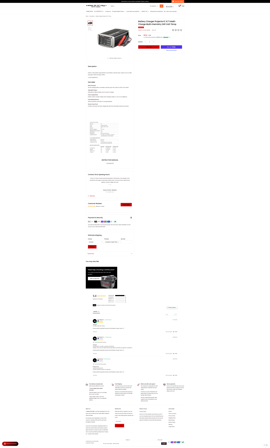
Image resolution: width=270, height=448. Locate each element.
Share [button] (95, 331)
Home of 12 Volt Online (144, 30)
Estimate (92, 246)
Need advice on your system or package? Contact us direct (135, 1)
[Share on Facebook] (173, 30)
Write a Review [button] (172, 307)
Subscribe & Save (179, 1)
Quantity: (140, 41)
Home (87, 16)
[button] (174, 331)
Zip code (123, 238)
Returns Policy (172, 422)
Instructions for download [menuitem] (156, 11)
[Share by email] (181, 30)
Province (106, 238)
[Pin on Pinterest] (176, 30)
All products (92, 16)
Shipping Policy (172, 417)
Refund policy (172, 420)
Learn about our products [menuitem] (132, 11)
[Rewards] (10, 444)
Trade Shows (172, 426)
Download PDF (110, 163)
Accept (163, 443)
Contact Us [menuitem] (108, 11)
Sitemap (170, 424)
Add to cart (149, 47)
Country (90, 238)
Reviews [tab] (95, 311)
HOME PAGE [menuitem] (89, 11)
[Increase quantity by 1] (153, 41)
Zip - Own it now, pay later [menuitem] (170, 11)
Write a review (126, 204)
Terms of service (172, 413)
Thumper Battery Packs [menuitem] (118, 11)
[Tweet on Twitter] (178, 30)
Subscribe (119, 425)
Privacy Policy (143, 411)
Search (170, 411)
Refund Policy (91, 253)
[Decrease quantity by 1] (145, 41)
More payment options (171, 50)
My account (169, 6)
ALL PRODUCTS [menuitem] (98, 11)
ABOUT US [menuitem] (144, 11)
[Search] (161, 6)
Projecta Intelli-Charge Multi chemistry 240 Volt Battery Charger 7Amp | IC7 (108, 328)
